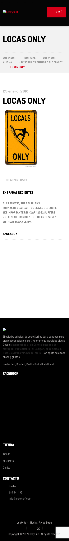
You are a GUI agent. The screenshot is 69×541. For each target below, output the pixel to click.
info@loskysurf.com (20, 498)
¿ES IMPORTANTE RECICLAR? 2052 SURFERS (29, 212)
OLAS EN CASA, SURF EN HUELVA (21, 203)
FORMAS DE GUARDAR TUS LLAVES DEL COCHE (30, 208)
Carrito (6, 467)
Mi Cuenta (8, 460)
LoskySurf (22, 522)
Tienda (6, 454)
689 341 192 (15, 492)
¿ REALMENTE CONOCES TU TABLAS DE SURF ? (30, 217)
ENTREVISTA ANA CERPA (17, 221)
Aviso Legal (46, 522)
